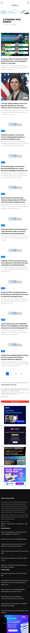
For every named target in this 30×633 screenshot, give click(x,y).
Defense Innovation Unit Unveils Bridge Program (14, 539)
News (3, 55)
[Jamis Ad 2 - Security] (15, 476)
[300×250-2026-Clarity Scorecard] (17, 624)
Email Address (5, 396)
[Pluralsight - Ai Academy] (15, 435)
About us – (4, 524)
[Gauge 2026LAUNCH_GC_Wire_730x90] (15, 12)
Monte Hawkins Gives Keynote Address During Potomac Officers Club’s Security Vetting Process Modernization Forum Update (13, 201)
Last (21, 373)
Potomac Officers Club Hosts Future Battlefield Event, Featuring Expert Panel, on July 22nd (14, 61)
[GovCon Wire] (14, 5)
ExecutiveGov (5, 528)
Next (16, 373)
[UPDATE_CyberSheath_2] (15, 456)
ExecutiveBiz (5, 569)
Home (6, 24)
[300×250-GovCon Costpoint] (15, 415)
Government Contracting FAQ (15, 524)
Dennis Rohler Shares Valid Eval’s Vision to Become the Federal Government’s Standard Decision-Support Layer (14, 582)
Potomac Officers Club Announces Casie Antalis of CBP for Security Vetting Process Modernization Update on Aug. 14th (14, 232)
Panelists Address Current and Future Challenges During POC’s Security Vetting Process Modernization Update (13, 138)
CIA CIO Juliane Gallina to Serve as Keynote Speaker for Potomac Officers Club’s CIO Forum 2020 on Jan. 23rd (14, 106)
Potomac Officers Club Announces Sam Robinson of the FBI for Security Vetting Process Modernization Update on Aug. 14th (14, 264)
